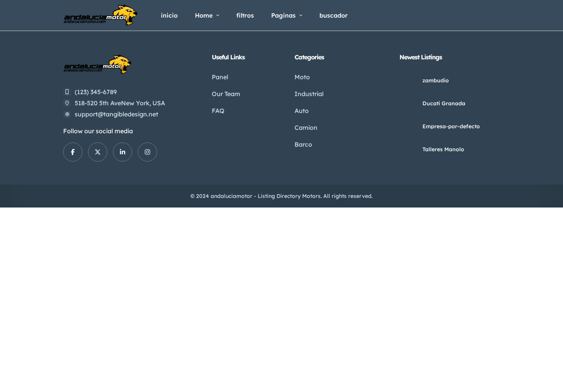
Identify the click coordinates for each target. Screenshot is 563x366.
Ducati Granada (443, 103)
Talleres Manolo (443, 149)
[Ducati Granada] (408, 103)
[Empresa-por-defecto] (408, 126)
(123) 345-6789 (96, 92)
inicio (169, 15)
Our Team (226, 94)
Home (204, 15)
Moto (302, 77)
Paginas (283, 15)
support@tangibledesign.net (116, 114)
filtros (245, 15)
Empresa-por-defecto (451, 126)
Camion (306, 127)
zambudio (435, 80)
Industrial (309, 94)
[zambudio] (408, 80)
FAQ (218, 110)
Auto (302, 110)
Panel (220, 77)
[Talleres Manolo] (408, 149)
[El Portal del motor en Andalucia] (100, 15)
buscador (333, 15)
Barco (303, 144)
